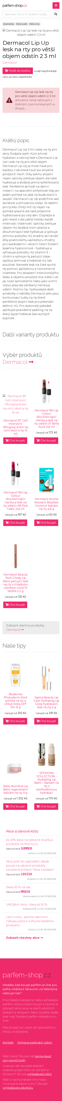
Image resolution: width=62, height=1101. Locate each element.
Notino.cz (33, 853)
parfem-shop (15, 5)
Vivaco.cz (33, 929)
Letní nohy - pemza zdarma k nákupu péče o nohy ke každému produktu (30, 921)
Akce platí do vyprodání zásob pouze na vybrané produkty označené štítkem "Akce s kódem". (30, 865)
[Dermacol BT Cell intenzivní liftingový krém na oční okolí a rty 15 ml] (15, 404)
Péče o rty (34, 24)
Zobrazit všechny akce (23, 937)
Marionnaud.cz (31, 896)
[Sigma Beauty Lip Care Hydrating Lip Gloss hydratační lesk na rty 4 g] (46, 679)
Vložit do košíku (19, 70)
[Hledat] (55, 14)
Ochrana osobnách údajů (34, 1042)
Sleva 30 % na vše (18, 887)
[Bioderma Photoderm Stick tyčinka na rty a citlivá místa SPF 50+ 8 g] (15, 675)
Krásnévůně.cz (31, 909)
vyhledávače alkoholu (18, 1088)
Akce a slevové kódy (22, 831)
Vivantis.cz (32, 879)
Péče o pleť (21, 24)
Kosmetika (8, 24)
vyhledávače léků (39, 1074)
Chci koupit (17, 440)
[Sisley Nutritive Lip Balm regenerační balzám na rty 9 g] (15, 767)
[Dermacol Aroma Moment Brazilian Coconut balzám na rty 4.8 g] (46, 480)
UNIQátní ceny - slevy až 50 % (26, 904)
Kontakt (8, 1042)
